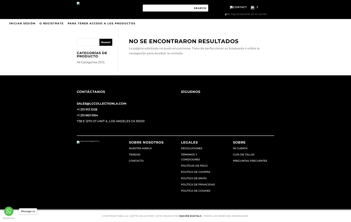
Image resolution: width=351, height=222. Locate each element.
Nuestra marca (140, 148)
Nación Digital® (191, 216)
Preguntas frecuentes (250, 160)
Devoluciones (191, 148)
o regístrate (51, 23)
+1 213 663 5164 (87, 115)
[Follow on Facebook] (184, 104)
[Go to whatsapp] (8, 211)
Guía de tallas (243, 154)
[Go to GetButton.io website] (9, 218)
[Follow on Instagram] (191, 104)
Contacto (136, 160)
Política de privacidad (198, 184)
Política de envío (194, 178)
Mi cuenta (240, 148)
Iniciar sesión (22, 23)
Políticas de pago (194, 165)
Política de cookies (195, 190)
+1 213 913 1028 (87, 109)
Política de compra (195, 172)
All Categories (87, 62)
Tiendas (134, 154)
